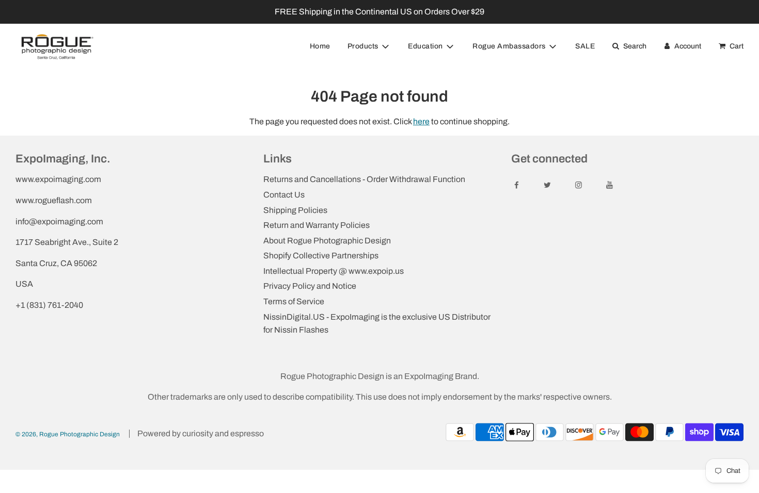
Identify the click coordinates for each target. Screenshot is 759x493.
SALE (585, 46)
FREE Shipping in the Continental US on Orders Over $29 (379, 11)
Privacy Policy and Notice (309, 286)
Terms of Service (293, 301)
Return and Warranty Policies (316, 225)
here (421, 121)
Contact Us (284, 194)
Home (320, 46)
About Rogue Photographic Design (327, 240)
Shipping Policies (295, 210)
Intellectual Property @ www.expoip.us (333, 271)
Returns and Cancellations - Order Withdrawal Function (364, 179)
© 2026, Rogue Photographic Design (67, 434)
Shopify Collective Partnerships (320, 255)
